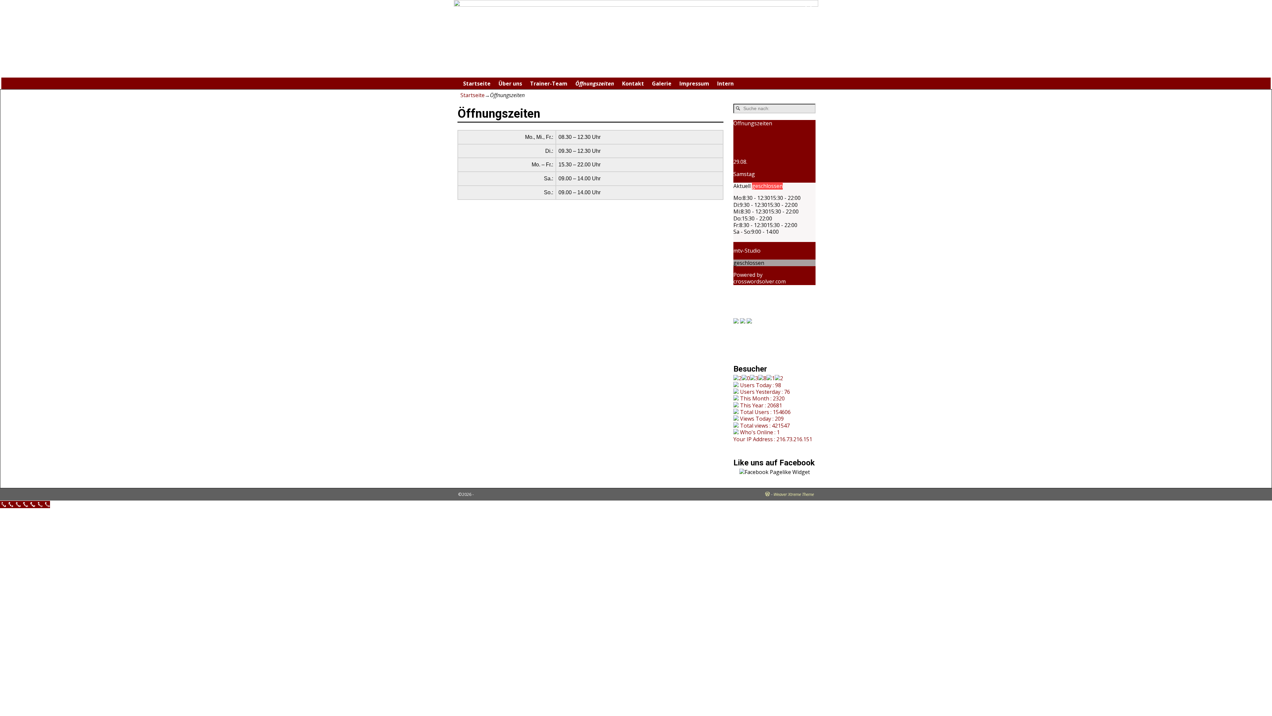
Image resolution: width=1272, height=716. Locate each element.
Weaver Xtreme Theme (793, 494)
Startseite (477, 83)
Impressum (694, 83)
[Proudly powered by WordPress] (767, 494)
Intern (725, 83)
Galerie (661, 83)
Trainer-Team (548, 83)
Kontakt (633, 83)
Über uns (510, 83)
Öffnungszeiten (594, 83)
